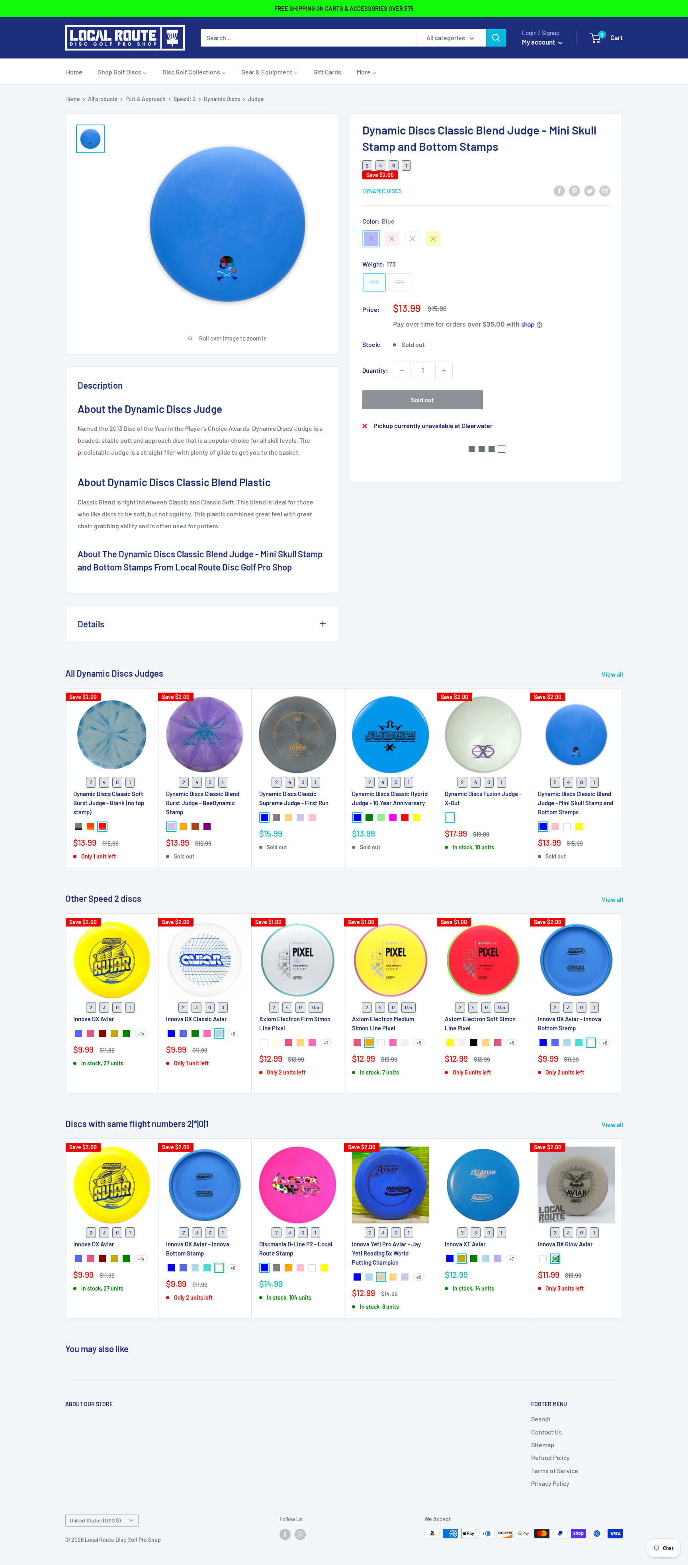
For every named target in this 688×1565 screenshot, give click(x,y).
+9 (233, 1033)
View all (613, 674)
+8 (511, 1042)
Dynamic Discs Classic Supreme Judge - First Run (293, 798)
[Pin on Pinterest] (574, 190)
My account (539, 42)
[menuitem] (74, 71)
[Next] (623, 778)
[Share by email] (604, 190)
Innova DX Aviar (93, 1018)
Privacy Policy (550, 1483)
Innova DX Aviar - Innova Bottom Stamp (569, 1023)
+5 (418, 1042)
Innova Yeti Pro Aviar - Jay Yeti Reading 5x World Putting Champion (386, 1253)
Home (72, 98)
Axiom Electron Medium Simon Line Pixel (383, 1023)
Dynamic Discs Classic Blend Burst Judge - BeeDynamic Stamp (202, 803)
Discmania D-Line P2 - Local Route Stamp (295, 1248)
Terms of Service (554, 1470)
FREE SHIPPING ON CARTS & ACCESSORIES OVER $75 (344, 8)
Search (541, 1419)
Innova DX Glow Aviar (565, 1243)
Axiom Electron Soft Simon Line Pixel (480, 1023)
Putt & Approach (145, 98)
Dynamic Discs (222, 98)
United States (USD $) (95, 1520)
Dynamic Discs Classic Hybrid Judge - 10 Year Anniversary (390, 798)
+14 (141, 1033)
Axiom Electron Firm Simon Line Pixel (294, 1023)
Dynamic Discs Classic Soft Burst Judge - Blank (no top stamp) (108, 803)
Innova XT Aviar (465, 1243)
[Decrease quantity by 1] (401, 370)
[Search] (496, 38)
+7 (326, 1042)
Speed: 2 (185, 98)
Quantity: (375, 370)
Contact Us (546, 1432)
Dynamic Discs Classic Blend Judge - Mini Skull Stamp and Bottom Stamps (575, 803)
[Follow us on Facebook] (285, 1534)
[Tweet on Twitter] (589, 190)
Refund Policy (550, 1457)
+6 (604, 1042)
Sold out (422, 399)
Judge (256, 98)
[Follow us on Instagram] (300, 1534)
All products (102, 98)
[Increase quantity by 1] (444, 370)
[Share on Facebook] (559, 190)
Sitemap (542, 1444)
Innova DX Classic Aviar (196, 1018)
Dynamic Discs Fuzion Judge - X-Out (483, 798)
